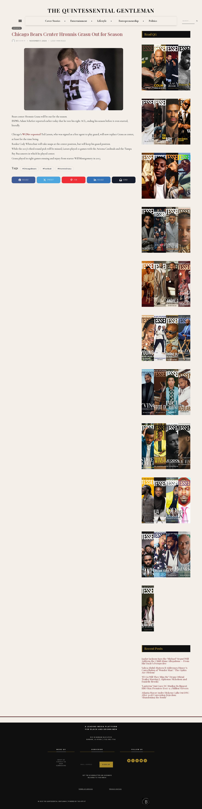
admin (22, 41)
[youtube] (141, 760)
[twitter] (133, 760)
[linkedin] (137, 760)
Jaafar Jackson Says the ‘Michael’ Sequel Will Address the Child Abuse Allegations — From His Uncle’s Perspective (165, 661)
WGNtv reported (31, 134)
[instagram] (145, 760)
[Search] (198, 21)
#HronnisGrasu (64, 169)
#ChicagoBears (29, 169)
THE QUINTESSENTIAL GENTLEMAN (101, 10)
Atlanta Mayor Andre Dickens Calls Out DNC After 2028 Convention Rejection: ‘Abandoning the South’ (165, 695)
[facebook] (129, 760)
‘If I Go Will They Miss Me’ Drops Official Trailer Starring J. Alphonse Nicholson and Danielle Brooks (164, 679)
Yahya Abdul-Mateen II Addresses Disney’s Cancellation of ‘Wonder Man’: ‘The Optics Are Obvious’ (164, 670)
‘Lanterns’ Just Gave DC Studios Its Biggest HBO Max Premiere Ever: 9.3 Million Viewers (165, 687)
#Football (47, 169)
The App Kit (81, 801)
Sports (16, 28)
